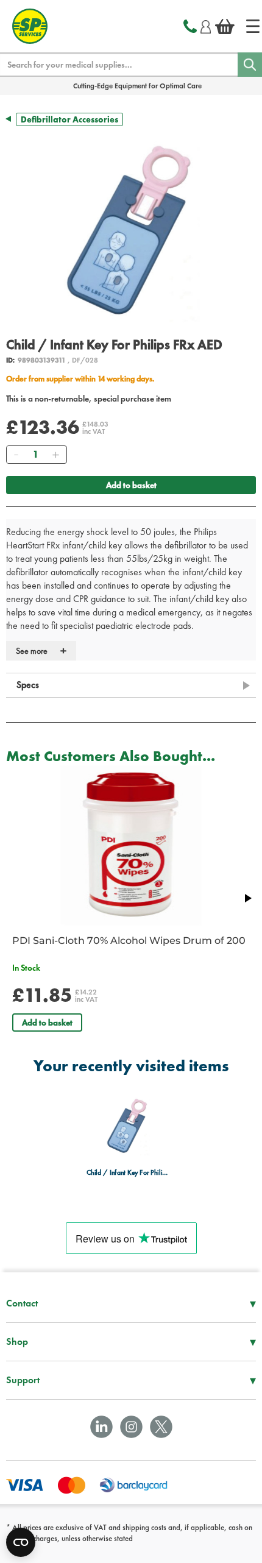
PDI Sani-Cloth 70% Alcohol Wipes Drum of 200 (129, 940)
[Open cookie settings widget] (20, 1542)
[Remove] (16, 454)
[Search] (250, 64)
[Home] (253, 26)
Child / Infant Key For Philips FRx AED (128, 1172)
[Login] (205, 24)
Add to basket (131, 485)
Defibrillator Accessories (69, 119)
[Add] (55, 454)
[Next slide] (247, 898)
